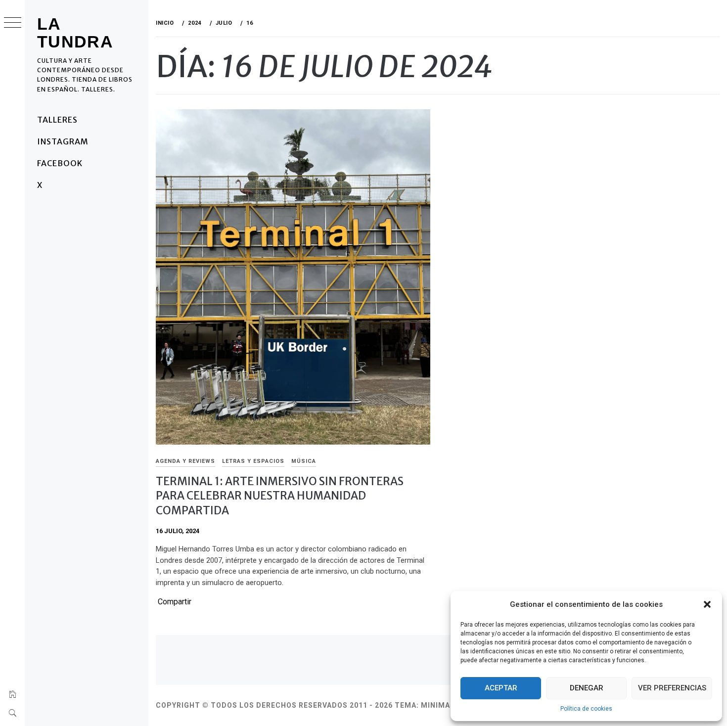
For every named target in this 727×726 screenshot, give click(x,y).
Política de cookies (586, 708)
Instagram (63, 141)
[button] (707, 604)
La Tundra (75, 32)
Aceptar (501, 687)
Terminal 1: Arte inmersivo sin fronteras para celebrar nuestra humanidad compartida (280, 495)
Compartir (174, 602)
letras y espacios (253, 461)
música (303, 461)
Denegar (586, 687)
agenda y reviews (185, 461)
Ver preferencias (672, 687)
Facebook (60, 163)
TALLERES (57, 120)
